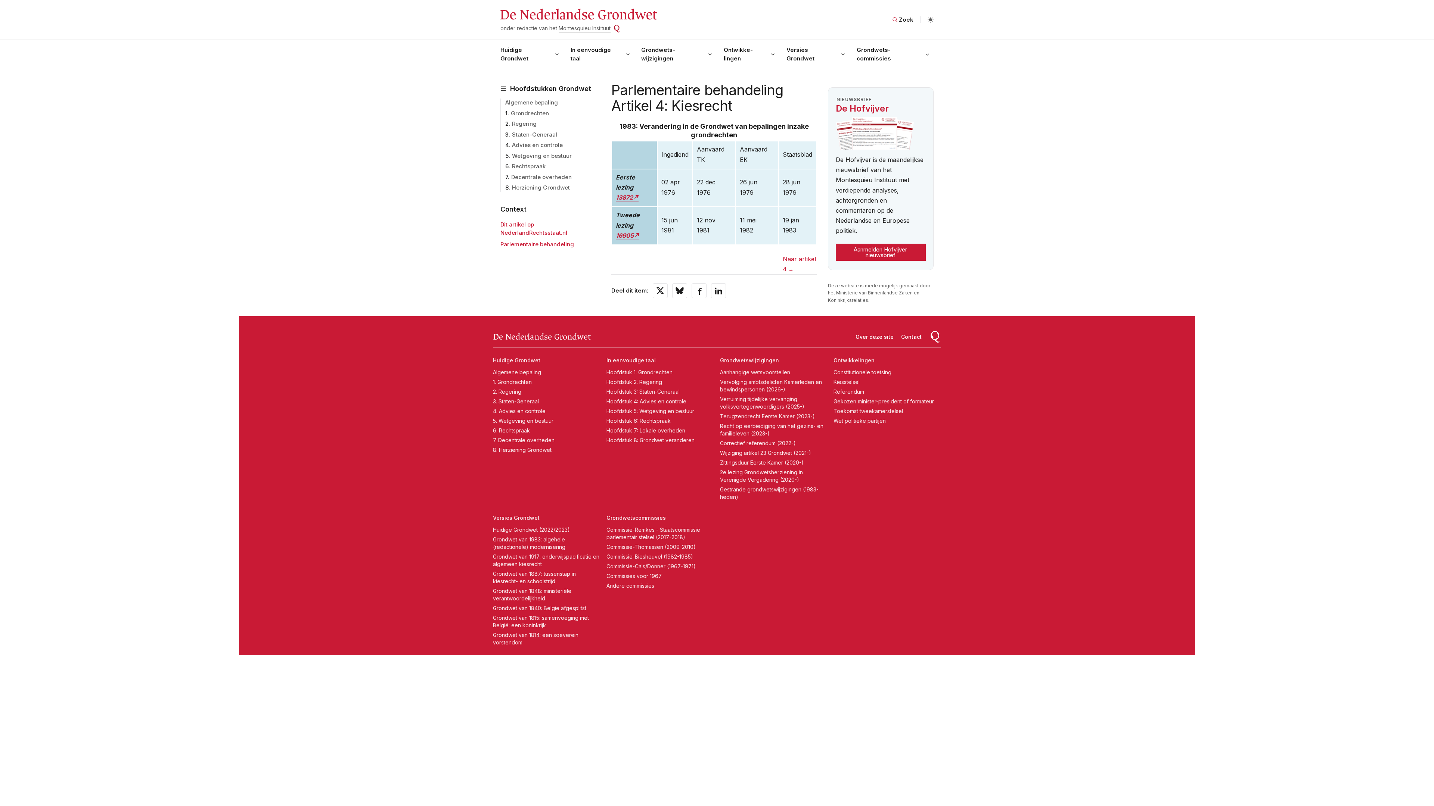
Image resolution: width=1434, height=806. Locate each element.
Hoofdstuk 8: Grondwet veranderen (650, 440)
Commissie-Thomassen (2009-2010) (651, 547)
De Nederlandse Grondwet (578, 15)
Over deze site (875, 337)
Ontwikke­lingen (738, 54)
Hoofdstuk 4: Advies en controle (646, 401)
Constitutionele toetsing (862, 372)
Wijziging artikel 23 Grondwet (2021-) (765, 453)
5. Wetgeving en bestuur (523, 421)
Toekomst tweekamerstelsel (868, 411)
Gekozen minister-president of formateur (884, 401)
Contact (911, 337)
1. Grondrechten (512, 382)
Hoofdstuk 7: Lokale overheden (645, 430)
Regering (524, 123)
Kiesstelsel (847, 382)
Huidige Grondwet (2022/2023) (531, 530)
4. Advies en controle (519, 411)
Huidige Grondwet (514, 54)
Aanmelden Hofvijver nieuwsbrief (880, 252)
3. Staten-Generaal (516, 401)
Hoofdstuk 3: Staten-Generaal (643, 391)
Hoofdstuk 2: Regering (634, 382)
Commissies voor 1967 (634, 576)
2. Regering (507, 391)
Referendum (849, 391)
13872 (624, 197)
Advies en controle (537, 145)
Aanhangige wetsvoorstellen (755, 372)
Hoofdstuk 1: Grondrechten (639, 372)
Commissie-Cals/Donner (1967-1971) (651, 566)
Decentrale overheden (541, 177)
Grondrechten (530, 113)
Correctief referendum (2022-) (758, 443)
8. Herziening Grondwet (522, 450)
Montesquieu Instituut (585, 28)
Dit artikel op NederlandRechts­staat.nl (533, 229)
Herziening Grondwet (541, 187)
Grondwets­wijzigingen (658, 54)
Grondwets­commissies (874, 54)
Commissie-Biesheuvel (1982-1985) (649, 556)
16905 (625, 235)
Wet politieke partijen (860, 421)
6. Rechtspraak (511, 430)
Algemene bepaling (531, 102)
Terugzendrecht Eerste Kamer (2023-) (767, 416)
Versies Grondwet (800, 54)
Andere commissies (630, 585)
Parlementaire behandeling (537, 244)
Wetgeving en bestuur (542, 155)
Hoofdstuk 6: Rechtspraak (638, 421)
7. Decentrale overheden (524, 440)
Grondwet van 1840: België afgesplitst (539, 608)
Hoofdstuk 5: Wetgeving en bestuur (650, 411)
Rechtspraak (529, 166)
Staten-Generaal (534, 134)
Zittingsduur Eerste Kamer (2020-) (762, 462)
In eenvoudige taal (591, 54)
